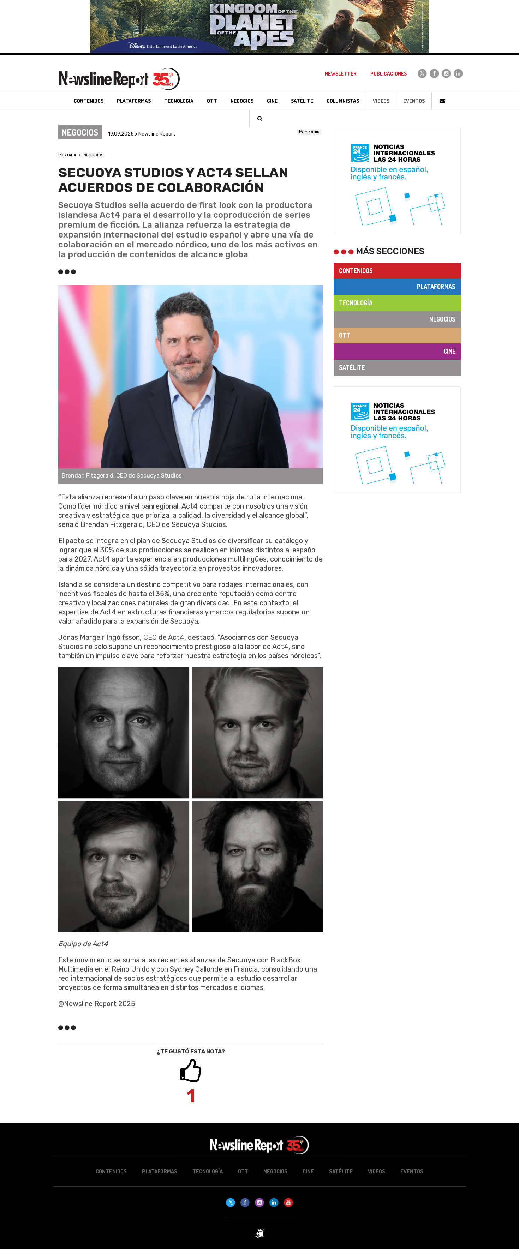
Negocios (93, 155)
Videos (381, 100)
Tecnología (355, 303)
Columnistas (343, 100)
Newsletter (341, 73)
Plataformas (436, 286)
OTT (344, 335)
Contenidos (356, 271)
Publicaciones (388, 73)
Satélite (352, 367)
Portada (67, 155)
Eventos (414, 100)
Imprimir (311, 132)
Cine (449, 351)
